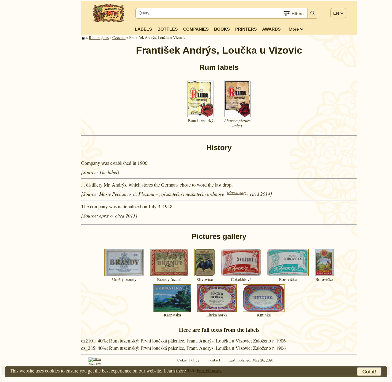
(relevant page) (236, 192)
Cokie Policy (188, 360)
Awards (271, 29)
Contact (214, 360)
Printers (246, 29)
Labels (143, 29)
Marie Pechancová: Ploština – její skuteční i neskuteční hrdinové (161, 194)
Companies (196, 29)
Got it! (369, 371)
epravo (106, 215)
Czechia (119, 37)
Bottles (167, 29)
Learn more (175, 370)
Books (222, 29)
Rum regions (99, 37)
